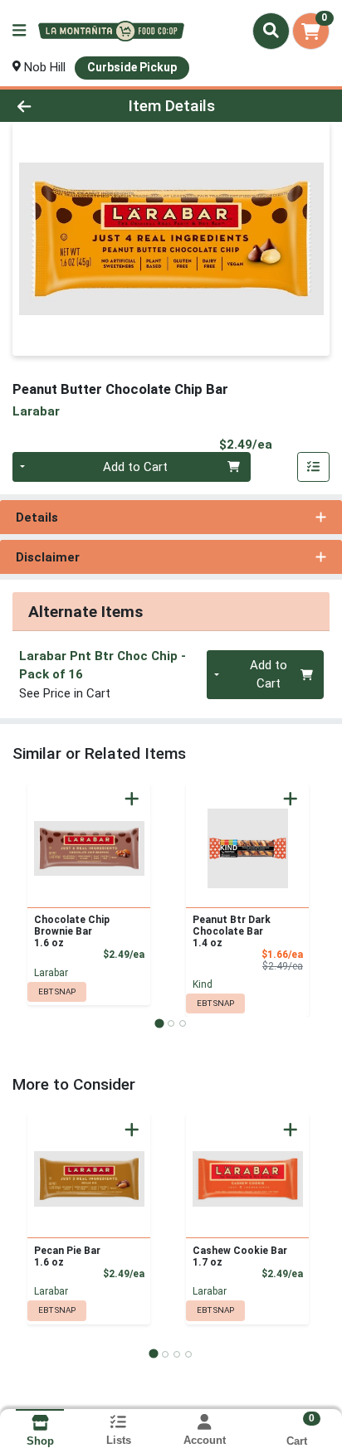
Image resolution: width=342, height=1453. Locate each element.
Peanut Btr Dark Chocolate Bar (232, 931)
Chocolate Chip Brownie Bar (72, 931)
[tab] (159, 1023)
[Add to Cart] (132, 799)
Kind (203, 984)
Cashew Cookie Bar (240, 1256)
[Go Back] (52, 105)
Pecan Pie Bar (67, 1256)
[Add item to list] (313, 467)
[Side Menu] (19, 31)
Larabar (51, 973)
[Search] (271, 30)
